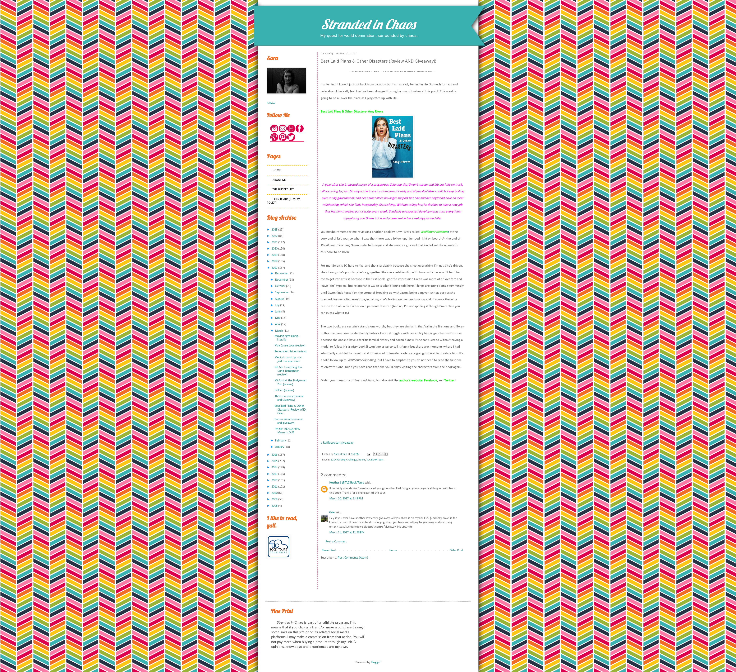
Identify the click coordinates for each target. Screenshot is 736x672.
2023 (274, 229)
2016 (274, 454)
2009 (274, 499)
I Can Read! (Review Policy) (283, 201)
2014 (274, 467)
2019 (274, 255)
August (279, 299)
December (281, 273)
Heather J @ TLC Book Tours (346, 482)
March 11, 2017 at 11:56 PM (346, 532)
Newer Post (329, 550)
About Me (279, 180)
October (280, 286)
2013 (274, 474)
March (279, 330)
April (277, 324)
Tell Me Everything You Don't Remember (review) (288, 371)
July (277, 305)
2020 (274, 248)
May (277, 318)
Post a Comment (336, 541)
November (281, 279)
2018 (274, 261)
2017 (274, 267)
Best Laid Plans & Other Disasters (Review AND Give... (290, 409)
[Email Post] (368, 454)
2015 (274, 461)
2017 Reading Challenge (344, 459)
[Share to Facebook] (386, 454)
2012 (274, 480)
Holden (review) (284, 390)
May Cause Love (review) (289, 345)
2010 (274, 493)
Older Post (456, 550)
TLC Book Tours (375, 459)
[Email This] (375, 454)
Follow (271, 103)
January (279, 447)
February (280, 440)
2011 (274, 486)
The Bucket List (283, 189)
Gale (332, 512)
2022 (274, 236)
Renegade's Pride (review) (290, 351)
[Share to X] (382, 454)
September (282, 292)
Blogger (375, 662)
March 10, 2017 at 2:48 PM (346, 498)
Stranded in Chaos (368, 24)
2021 (274, 242)
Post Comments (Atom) (353, 557)
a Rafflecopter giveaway (337, 442)
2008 (274, 506)
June (278, 311)
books (361, 459)
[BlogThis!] (379, 454)
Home (393, 550)
